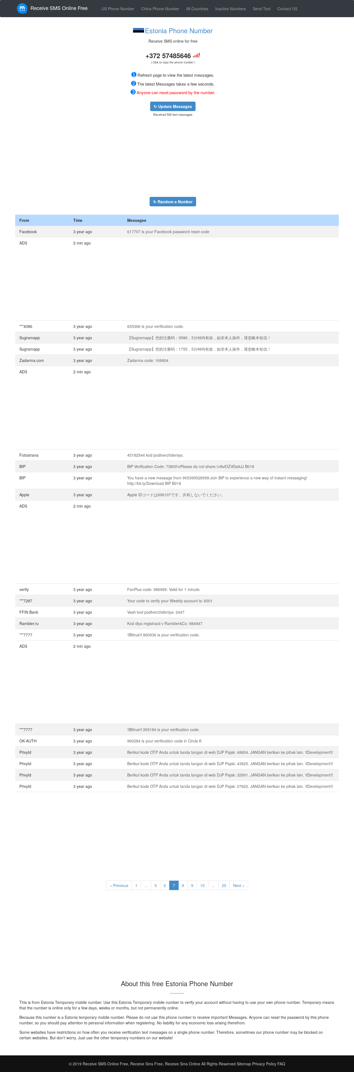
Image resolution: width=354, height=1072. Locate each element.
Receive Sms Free (146, 1063)
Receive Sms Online (182, 1063)
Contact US (287, 8)
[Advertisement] (172, 156)
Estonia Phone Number (179, 30)
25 (224, 885)
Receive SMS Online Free (59, 7)
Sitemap (244, 1063)
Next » (238, 885)
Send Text (261, 8)
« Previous (119, 885)
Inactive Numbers (230, 8)
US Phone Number (117, 8)
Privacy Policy (263, 1063)
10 (202, 885)
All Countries (197, 8)
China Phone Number (160, 8)
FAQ (281, 1063)
